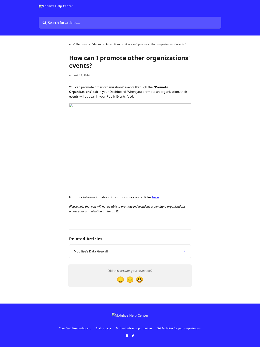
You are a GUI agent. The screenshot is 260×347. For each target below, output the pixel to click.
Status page (103, 328)
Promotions (113, 44)
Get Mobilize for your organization (179, 328)
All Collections (78, 44)
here (155, 197)
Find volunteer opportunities (134, 328)
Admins (96, 44)
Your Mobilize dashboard (75, 328)
